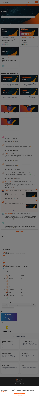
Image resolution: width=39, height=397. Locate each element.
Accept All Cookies (19, 393)
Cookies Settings (19, 395)
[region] (19, 391)
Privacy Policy (3, 391)
